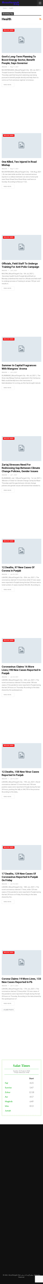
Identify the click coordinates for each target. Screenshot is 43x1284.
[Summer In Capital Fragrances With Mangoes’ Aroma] (21, 349)
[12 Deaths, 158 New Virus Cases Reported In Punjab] (21, 755)
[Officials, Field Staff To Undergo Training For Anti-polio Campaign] (21, 247)
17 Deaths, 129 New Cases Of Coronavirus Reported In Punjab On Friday (20, 877)
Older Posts (9, 1010)
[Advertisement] (21, 111)
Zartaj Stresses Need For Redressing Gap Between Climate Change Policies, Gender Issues (21, 468)
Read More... (8, 84)
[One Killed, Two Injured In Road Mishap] (21, 145)
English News (9, 30)
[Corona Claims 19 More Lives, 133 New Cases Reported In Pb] (21, 962)
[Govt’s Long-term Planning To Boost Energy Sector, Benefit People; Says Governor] (21, 40)
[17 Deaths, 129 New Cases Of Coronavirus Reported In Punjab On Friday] (21, 857)
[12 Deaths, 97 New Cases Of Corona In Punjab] (21, 551)
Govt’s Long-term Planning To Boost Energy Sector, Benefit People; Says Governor (19, 60)
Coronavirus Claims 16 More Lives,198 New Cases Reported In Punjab (21, 670)
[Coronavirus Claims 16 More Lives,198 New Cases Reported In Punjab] (21, 650)
